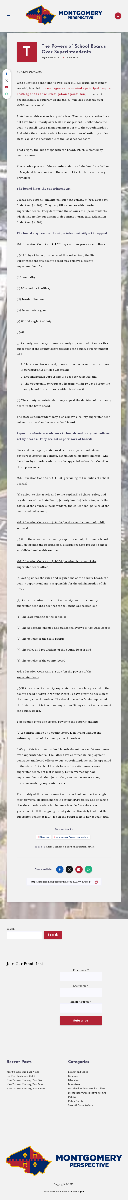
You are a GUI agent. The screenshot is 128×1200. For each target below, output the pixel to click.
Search (10, 929)
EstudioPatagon (75, 1191)
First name (80, 970)
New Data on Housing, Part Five (24, 1080)
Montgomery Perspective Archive (72, 837)
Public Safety (75, 1101)
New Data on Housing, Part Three (26, 1088)
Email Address (80, 1001)
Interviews (74, 1084)
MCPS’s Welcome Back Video (23, 1071)
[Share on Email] (6, 87)
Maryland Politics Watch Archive (86, 1088)
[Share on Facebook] (6, 74)
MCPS (91, 846)
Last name (80, 986)
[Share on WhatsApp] (6, 94)
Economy (73, 1076)
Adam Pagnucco (55, 846)
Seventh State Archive (80, 1105)
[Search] (118, 15)
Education (45, 837)
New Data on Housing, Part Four (25, 1084)
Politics (72, 1097)
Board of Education (75, 846)
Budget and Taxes (78, 1071)
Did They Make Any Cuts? (21, 1076)
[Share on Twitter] (6, 80)
